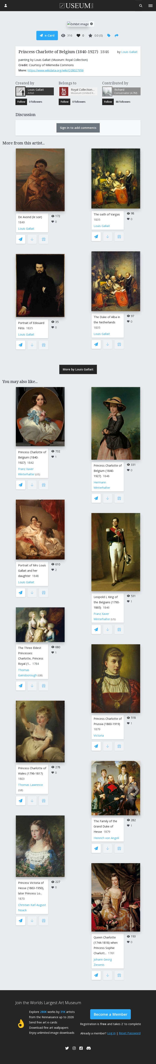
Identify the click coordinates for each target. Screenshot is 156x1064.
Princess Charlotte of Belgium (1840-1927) (32, 457)
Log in (111, 1033)
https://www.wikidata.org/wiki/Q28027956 (55, 70)
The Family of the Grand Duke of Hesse (105, 826)
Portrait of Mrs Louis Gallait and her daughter (32, 570)
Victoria (99, 735)
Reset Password (130, 1033)
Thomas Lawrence (30, 785)
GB (40, 675)
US (37, 474)
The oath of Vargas (107, 214)
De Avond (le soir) (30, 217)
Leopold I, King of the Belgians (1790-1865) (107, 602)
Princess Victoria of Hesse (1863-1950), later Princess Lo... (31, 888)
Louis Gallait (129, 52)
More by (78, 369)
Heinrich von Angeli (106, 838)
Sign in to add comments (78, 128)
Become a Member (110, 1014)
